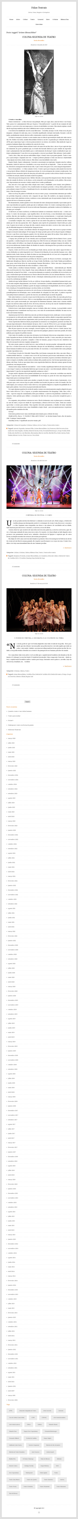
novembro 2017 (13, 1115)
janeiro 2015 (12, 1239)
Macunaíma (34, 433)
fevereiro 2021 (12, 936)
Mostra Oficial (20, 676)
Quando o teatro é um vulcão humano (20, 711)
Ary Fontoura (51, 428)
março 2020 (11, 986)
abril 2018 (11, 1092)
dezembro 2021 (13, 890)
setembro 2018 (12, 1069)
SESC (57, 1466)
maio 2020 (11, 977)
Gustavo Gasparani (34, 1445)
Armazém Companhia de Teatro (27, 1410)
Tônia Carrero (27, 435)
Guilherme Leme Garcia (15, 1445)
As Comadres (43, 556)
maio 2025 (11, 752)
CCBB (33, 1417)
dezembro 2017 (13, 1110)
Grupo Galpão (47, 1438)
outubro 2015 (12, 1202)
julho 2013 (11, 1303)
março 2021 (11, 931)
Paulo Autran (61, 433)
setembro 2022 (12, 848)
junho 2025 (11, 747)
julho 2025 (11, 743)
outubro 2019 (12, 1009)
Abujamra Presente (19, 556)
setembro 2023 (12, 793)
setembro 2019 (12, 1014)
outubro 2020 (12, 954)
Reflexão (59, 1459)
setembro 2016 (12, 1161)
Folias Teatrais (39, 7)
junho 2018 (11, 1083)
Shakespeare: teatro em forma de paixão (21, 725)
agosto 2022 (11, 853)
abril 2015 (11, 1230)
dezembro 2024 (13, 775)
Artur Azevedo (47, 1410)
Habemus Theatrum (14, 729)
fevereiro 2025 (12, 766)
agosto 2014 (11, 1257)
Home (11, 19)
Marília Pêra (53, 433)
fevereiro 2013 (12, 1313)
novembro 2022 (13, 839)
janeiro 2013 (12, 1317)
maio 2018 (11, 1087)
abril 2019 (11, 1037)
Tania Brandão (39, 40)
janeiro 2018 (12, 1106)
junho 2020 (11, 973)
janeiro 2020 (12, 995)
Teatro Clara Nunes (14, 1479)
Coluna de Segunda (20, 425)
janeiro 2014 (12, 1285)
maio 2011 (11, 1377)
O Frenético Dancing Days (27, 558)
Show (48, 19)
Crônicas (55, 19)
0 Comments (16, 443)
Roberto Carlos (13, 1466)
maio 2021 (11, 922)
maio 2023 (11, 812)
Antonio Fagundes (19, 428)
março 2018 (11, 1097)
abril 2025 (11, 757)
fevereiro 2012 (12, 1345)
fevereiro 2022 (12, 881)
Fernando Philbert (14, 1438)
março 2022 (11, 876)
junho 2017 (11, 1133)
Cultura (34, 425)
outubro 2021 (12, 899)
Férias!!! (10, 720)
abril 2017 (11, 1138)
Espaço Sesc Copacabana (31, 1431)
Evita (40, 430)
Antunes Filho (29, 428)
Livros (40, 425)
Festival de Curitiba (31, 1438)
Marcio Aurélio (43, 433)
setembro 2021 (12, 904)
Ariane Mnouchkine (40, 428)
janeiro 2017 (12, 1152)
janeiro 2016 (12, 1188)
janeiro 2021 (12, 940)
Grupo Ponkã (62, 430)
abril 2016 (11, 1175)
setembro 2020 (12, 959)
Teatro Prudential (44, 1486)
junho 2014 (11, 1262)
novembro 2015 (13, 1198)
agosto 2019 (11, 1018)
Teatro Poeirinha (28, 1486)
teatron (62, 1479)
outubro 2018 (12, 1064)
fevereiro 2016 (12, 1184)
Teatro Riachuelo (61, 1486)
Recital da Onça (40, 558)
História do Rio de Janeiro (53, 1445)
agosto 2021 (11, 908)
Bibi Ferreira (60, 428)
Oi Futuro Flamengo (28, 1459)
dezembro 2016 (13, 1156)
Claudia (25, 430)
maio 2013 (11, 1308)
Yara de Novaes (13, 1493)
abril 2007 (11, 1391)
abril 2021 (11, 927)
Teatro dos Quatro (32, 1479)
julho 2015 (11, 1216)
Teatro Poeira (12, 1486)
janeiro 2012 (12, 1349)
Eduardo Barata (34, 430)
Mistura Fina (65, 19)
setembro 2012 (12, 1326)
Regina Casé (29, 676)
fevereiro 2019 (12, 1046)
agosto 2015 (11, 1211)
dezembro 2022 (13, 835)
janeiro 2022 (12, 885)
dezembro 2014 (13, 1244)
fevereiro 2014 (12, 1280)
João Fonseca (35, 1452)
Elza (33, 674)
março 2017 (11, 1142)
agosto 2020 (11, 963)
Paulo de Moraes (45, 1459)
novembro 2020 (13, 950)
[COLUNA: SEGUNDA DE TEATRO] (39, 457)
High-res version (39, 116)
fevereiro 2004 (12, 1400)
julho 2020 (11, 968)
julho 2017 (11, 1129)
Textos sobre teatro (53, 425)
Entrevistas (39, 24)
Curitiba (29, 674)
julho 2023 (11, 802)
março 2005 (11, 1395)
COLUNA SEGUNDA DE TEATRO (39, 37)
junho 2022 (11, 862)
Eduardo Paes (13, 1431)
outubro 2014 (12, 1253)
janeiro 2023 (12, 830)
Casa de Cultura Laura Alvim (16, 1417)
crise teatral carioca (14, 1424)
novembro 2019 (13, 1005)
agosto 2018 (11, 1074)
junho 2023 (11, 807)
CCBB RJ (44, 1417)
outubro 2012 (12, 1322)
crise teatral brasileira (59, 1417)
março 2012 (11, 1340)
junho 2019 (11, 1028)
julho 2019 (11, 1023)
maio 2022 (11, 867)
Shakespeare (29, 1472)
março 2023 (11, 821)
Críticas (25, 19)
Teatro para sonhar (14, 716)
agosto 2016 (11, 1166)
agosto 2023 (11, 798)
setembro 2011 (12, 1368)
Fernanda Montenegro (50, 430)
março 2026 (11, 738)
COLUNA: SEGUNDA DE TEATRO (39, 452)
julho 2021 (11, 913)
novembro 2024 (13, 779)
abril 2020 (11, 982)
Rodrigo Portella (29, 1466)
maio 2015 (11, 1225)
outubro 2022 (12, 844)
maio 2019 (11, 1032)
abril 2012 (11, 1335)
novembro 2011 (13, 1358)
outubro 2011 (12, 1363)
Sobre (18, 19)
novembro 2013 (13, 1294)
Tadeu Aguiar (43, 1472)
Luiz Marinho (26, 433)
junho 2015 (11, 1221)
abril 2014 (11, 1271)
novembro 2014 (13, 1248)
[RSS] (39, 1512)
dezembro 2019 (13, 1000)
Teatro (32, 19)
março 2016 (11, 1179)
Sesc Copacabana (14, 1472)
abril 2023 (11, 816)
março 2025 (11, 761)
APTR (10, 1410)
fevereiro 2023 (12, 825)
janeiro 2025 (12, 770)
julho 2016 (11, 1170)
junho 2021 (11, 917)
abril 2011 (11, 1381)
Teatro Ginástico (48, 1479)
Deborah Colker (53, 556)
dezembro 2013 (13, 1290)
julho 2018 (11, 1078)
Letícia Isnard (50, 1452)
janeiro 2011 (12, 1386)
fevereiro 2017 (12, 1147)
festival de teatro (56, 674)
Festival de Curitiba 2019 (43, 674)
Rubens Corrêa (17, 435)
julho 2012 (11, 1331)
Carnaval (40, 19)
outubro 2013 (12, 1299)
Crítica (28, 1424)
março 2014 (11, 1276)
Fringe (64, 674)
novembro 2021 (13, 894)
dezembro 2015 (13, 1193)
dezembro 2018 (13, 1055)
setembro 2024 (12, 789)
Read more (68, 548)
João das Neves (16, 433)
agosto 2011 (11, 1372)
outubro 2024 (12, 784)
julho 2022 (11, 858)
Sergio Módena (45, 1466)
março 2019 (11, 1041)
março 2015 (11, 1234)
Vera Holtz (35, 435)
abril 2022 (11, 871)
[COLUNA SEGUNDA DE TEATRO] (39, 41)
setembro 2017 (12, 1119)
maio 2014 (11, 1267)
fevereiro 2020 (12, 991)
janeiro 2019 (12, 1051)
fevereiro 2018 (12, 1101)
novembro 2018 (13, 1060)
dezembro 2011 (13, 1354)
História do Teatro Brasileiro (17, 1452)
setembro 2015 (12, 1207)
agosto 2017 (11, 1124)
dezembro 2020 (13, 945)
